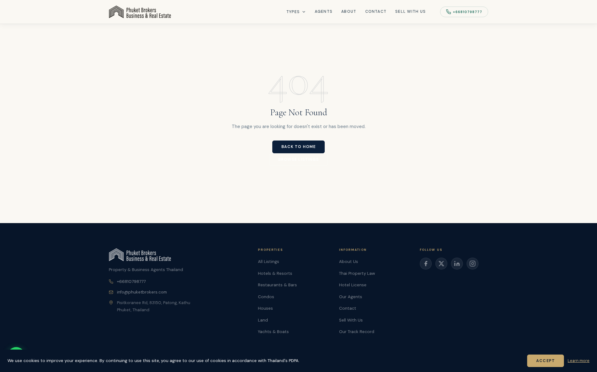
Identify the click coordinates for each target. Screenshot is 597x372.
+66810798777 (467, 12)
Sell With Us (410, 11)
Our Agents (350, 296)
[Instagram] (472, 263)
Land (263, 320)
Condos (266, 296)
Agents (324, 11)
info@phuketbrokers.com (142, 292)
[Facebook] (426, 263)
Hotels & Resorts (275, 273)
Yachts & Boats (273, 331)
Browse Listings (298, 159)
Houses (265, 308)
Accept (545, 360)
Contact (376, 11)
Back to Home (298, 146)
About (348, 11)
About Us (348, 261)
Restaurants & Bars (277, 285)
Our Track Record (356, 331)
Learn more (579, 360)
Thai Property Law (357, 273)
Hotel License (352, 285)
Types (293, 11)
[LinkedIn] (457, 263)
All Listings (268, 261)
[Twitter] (441, 263)
